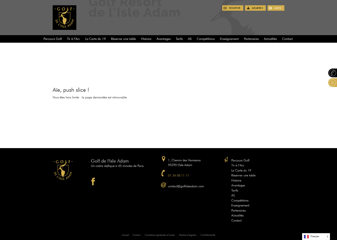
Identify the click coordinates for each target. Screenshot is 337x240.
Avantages (164, 39)
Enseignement (229, 39)
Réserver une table (123, 39)
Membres (257, 8)
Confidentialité (207, 234)
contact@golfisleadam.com (186, 186)
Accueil (125, 234)
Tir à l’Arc (73, 39)
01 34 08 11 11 (178, 175)
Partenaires (251, 39)
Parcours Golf (53, 39)
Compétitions (206, 39)
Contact (287, 39)
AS (189, 39)
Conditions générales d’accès (160, 234)
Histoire (146, 39)
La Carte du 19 (95, 39)
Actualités (270, 39)
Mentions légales (187, 234)
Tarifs (179, 39)
